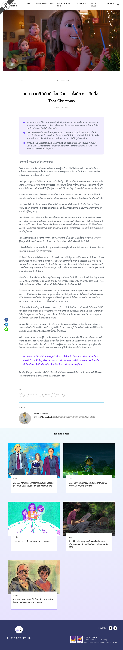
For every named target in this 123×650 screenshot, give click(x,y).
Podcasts (109, 3)
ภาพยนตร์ (59, 395)
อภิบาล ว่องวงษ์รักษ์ (62, 108)
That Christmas (33, 395)
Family (30, 3)
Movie (21, 81)
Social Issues (93, 5)
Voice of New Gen (63, 5)
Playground (81, 3)
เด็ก (21, 395)
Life (52, 3)
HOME (102, 628)
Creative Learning (12, 5)
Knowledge (41, 3)
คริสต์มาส (47, 395)
